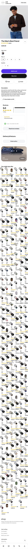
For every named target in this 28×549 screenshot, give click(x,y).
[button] (14, 108)
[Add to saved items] (1, 168)
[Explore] (9, 546)
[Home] (3, 546)
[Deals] (19, 546)
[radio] (2, 53)
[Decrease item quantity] (3, 65)
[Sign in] (24, 546)
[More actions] (25, 41)
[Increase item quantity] (8, 65)
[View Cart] (14, 546)
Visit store (23, 2)
